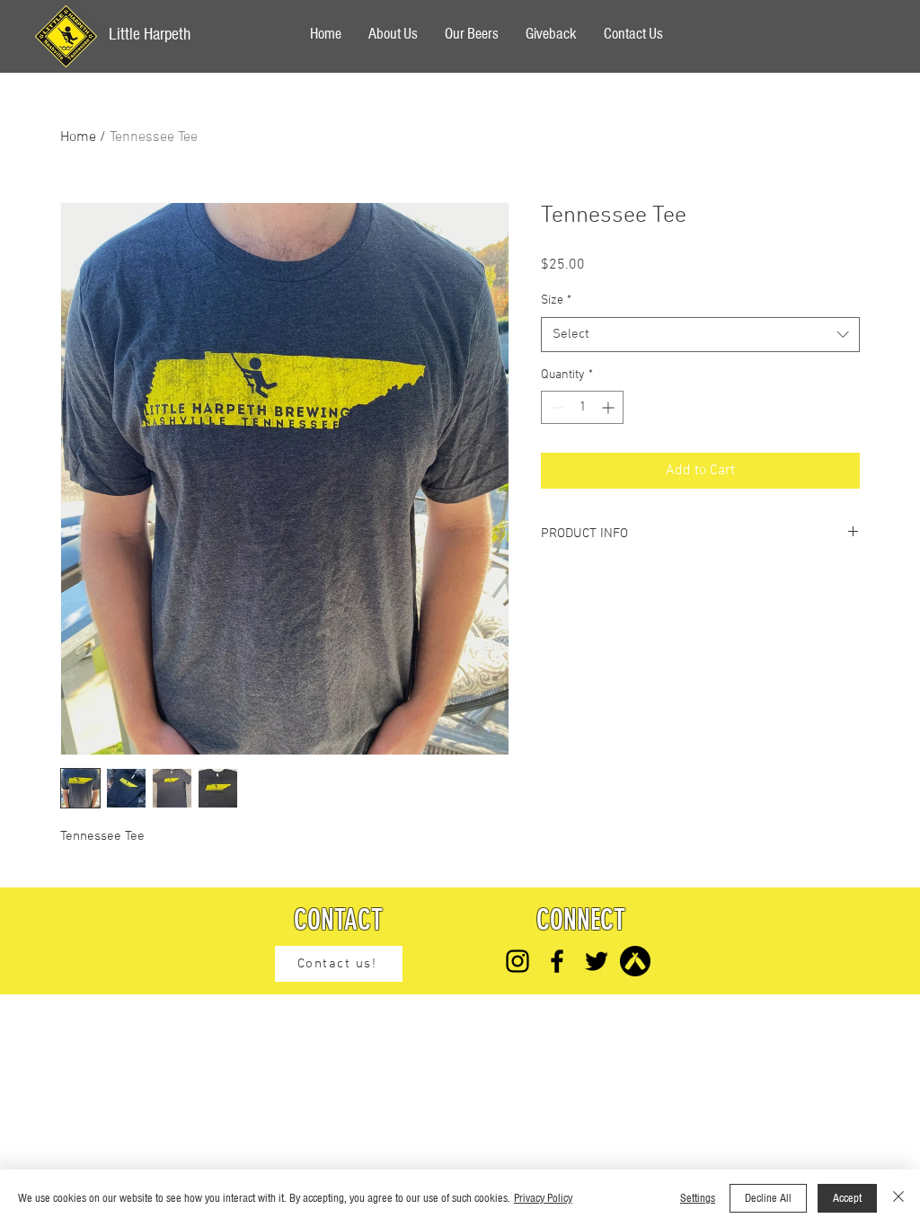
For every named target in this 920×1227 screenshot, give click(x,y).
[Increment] (609, 407)
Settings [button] (697, 1198)
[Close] (898, 1198)
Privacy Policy (543, 1198)
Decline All (768, 1198)
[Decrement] (555, 407)
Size (556, 300)
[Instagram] (517, 961)
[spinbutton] (582, 407)
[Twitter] (596, 961)
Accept (847, 1198)
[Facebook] (557, 961)
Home (78, 137)
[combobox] (700, 334)
